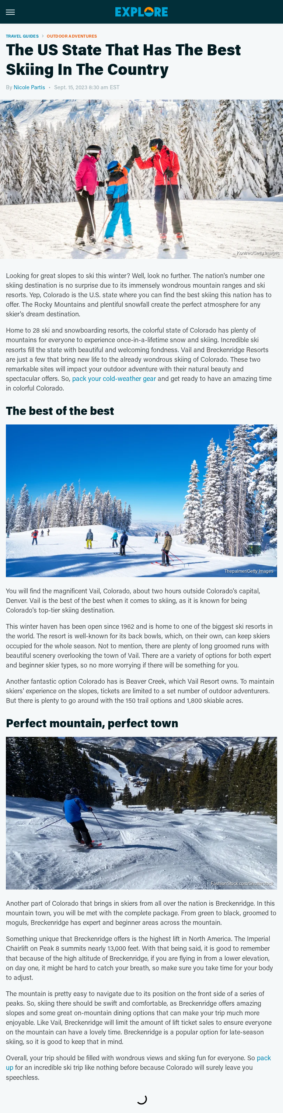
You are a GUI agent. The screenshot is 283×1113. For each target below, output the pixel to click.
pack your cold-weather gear (114, 378)
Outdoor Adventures (72, 36)
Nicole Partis (29, 87)
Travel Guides (22, 36)
